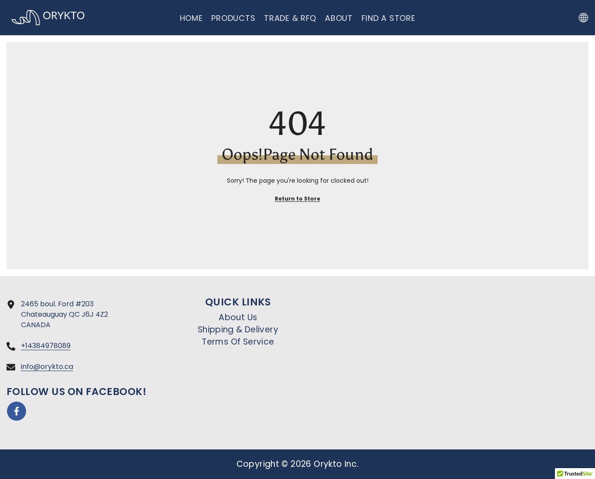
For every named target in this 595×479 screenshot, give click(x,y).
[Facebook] (17, 411)
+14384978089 (46, 346)
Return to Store (297, 198)
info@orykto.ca (47, 367)
